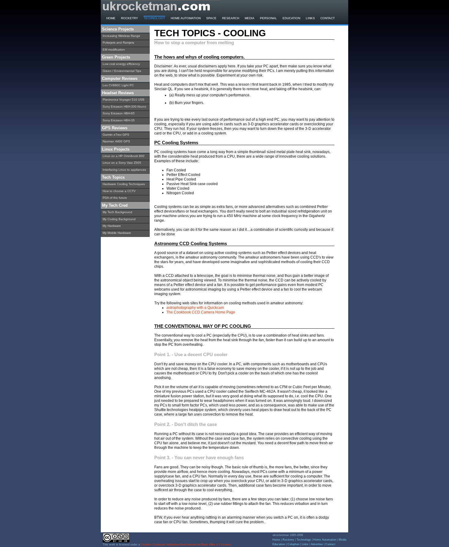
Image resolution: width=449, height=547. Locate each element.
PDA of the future (115, 197)
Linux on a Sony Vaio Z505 (122, 162)
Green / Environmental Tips (122, 71)
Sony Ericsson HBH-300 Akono (124, 106)
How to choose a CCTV (119, 191)
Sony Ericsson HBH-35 (119, 120)
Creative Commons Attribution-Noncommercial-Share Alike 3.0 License (186, 544)
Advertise (317, 544)
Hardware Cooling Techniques (124, 184)
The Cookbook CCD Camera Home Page (200, 312)
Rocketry (129, 18)
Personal (268, 18)
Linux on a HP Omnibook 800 (123, 156)
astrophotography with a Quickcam (195, 308)
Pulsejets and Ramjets (118, 42)
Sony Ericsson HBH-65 (119, 113)
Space (211, 18)
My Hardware (112, 225)
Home (110, 18)
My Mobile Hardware (117, 232)
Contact (327, 18)
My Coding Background (119, 219)
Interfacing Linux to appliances (124, 169)
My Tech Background (117, 212)
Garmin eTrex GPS (116, 134)
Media (249, 18)
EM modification (114, 49)
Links (310, 18)
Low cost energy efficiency (121, 64)
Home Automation (186, 18)
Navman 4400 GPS (116, 141)
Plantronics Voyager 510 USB (123, 99)
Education (291, 18)
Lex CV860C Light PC (118, 85)
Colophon (293, 544)
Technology (154, 18)
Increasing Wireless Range (121, 36)
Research (230, 18)
